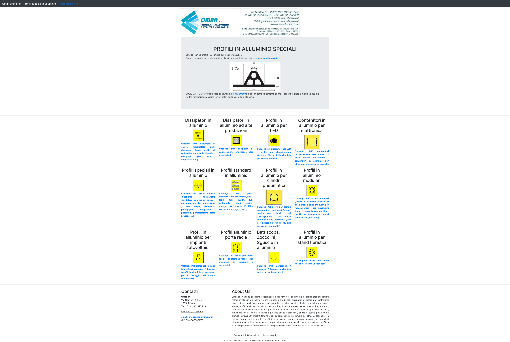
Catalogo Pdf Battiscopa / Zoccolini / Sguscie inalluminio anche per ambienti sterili (274, 268)
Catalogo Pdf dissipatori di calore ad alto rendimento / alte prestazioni (236, 151)
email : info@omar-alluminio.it (196, 317)
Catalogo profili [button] (68, 3)
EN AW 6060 (238, 93)
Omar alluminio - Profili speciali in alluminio (29, 3)
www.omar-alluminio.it (266, 58)
